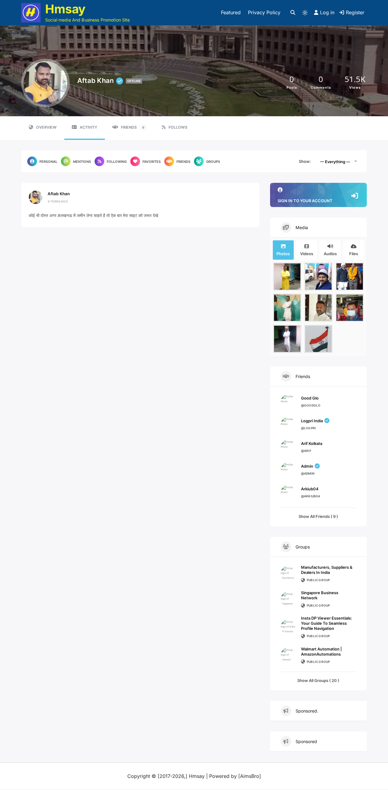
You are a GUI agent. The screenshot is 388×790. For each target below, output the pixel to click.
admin (307, 466)
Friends (132, 127)
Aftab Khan (59, 193)
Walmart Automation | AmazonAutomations (321, 652)
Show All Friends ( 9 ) (318, 516)
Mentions (82, 162)
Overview (46, 127)
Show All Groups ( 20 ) (318, 680)
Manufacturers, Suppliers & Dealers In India (327, 570)
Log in (327, 12)
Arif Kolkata (311, 443)
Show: (305, 161)
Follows (178, 127)
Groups (213, 162)
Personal (48, 162)
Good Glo (310, 398)
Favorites (151, 162)
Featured (231, 12)
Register (355, 12)
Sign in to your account (305, 200)
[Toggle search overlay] (292, 13)
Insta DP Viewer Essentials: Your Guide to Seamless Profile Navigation (326, 623)
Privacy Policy (264, 12)
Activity (88, 127)
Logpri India (312, 420)
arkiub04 (310, 488)
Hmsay (65, 9)
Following (117, 162)
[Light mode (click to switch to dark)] (305, 13)
